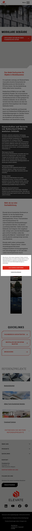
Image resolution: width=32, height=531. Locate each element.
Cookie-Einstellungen (16, 272)
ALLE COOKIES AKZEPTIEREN (16, 267)
